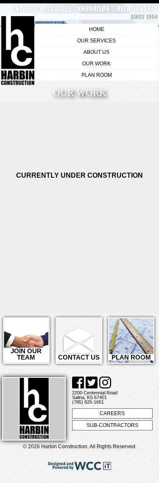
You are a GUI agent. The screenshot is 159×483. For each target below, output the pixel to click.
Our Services (96, 41)
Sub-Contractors (112, 425)
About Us (96, 52)
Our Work (96, 64)
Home (96, 29)
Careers (112, 413)
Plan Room (96, 75)
